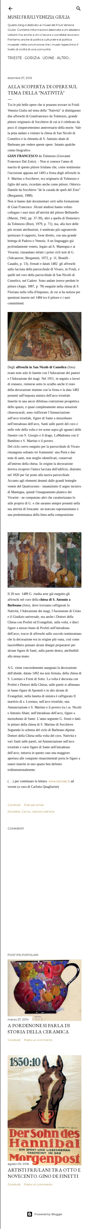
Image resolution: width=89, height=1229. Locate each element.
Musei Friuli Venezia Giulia (39, 17)
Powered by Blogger (48, 1214)
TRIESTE (15, 58)
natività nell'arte (43, 811)
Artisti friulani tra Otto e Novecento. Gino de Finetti (44, 1173)
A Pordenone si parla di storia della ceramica (39, 1028)
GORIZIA (32, 58)
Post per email (34, 805)
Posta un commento (38, 1040)
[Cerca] (78, 7)
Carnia (26, 811)
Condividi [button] (14, 805)
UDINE (48, 58)
